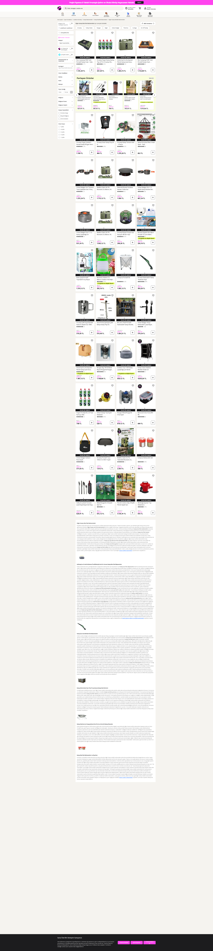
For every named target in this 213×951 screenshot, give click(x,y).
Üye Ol (148, 9)
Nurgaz (99, 28)
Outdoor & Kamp (77, 19)
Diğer (106, 28)
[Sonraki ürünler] (154, 95)
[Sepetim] (139, 8)
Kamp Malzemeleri (88, 19)
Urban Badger (115, 28)
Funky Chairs (89, 28)
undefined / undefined (66, 28)
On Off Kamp (144, 28)
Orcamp (79, 28)
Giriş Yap (153, 9)
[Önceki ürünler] (77, 95)
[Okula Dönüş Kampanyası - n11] (106, 2)
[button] (83, 55)
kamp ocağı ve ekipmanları (126, 777)
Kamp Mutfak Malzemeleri (100, 19)
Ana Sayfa (60, 19)
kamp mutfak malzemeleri (125, 550)
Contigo (134, 28)
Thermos (125, 28)
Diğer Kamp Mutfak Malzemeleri (117, 19)
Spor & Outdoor (68, 19)
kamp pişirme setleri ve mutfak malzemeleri (133, 618)
